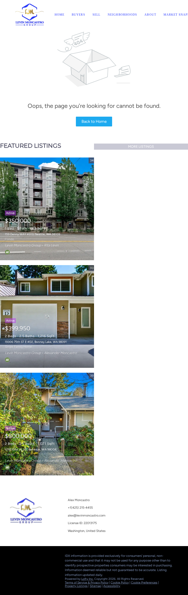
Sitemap (95, 586)
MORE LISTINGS (141, 147)
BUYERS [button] (78, 14)
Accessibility (111, 586)
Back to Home (94, 121)
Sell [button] (96, 14)
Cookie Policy (120, 582)
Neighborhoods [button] (122, 14)
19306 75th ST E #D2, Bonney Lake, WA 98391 (36, 342)
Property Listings (76, 586)
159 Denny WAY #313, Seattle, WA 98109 (32, 234)
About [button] (150, 14)
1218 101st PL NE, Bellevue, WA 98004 (30, 449)
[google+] (23, 557)
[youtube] (13, 557)
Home (59, 14)
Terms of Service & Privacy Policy (86, 582)
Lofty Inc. (87, 579)
